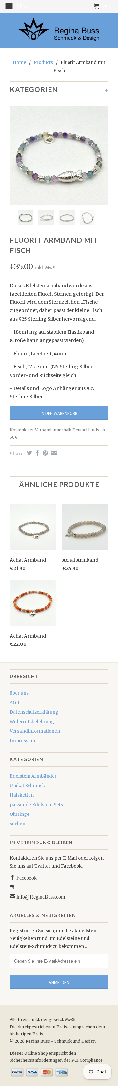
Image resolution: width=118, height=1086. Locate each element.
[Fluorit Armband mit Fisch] (59, 155)
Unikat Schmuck (27, 785)
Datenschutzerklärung (34, 712)
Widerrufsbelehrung (32, 722)
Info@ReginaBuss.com (40, 896)
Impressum (22, 741)
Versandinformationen (35, 731)
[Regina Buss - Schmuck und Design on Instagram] (12, 887)
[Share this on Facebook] (36, 453)
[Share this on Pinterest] (44, 453)
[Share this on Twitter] (28, 453)
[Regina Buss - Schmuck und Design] (59, 30)
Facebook (26, 877)
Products (43, 62)
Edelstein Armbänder (33, 776)
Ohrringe (20, 814)
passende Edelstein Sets (36, 805)
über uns (19, 693)
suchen (17, 824)
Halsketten (22, 795)
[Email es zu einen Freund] (53, 453)
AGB (14, 702)
